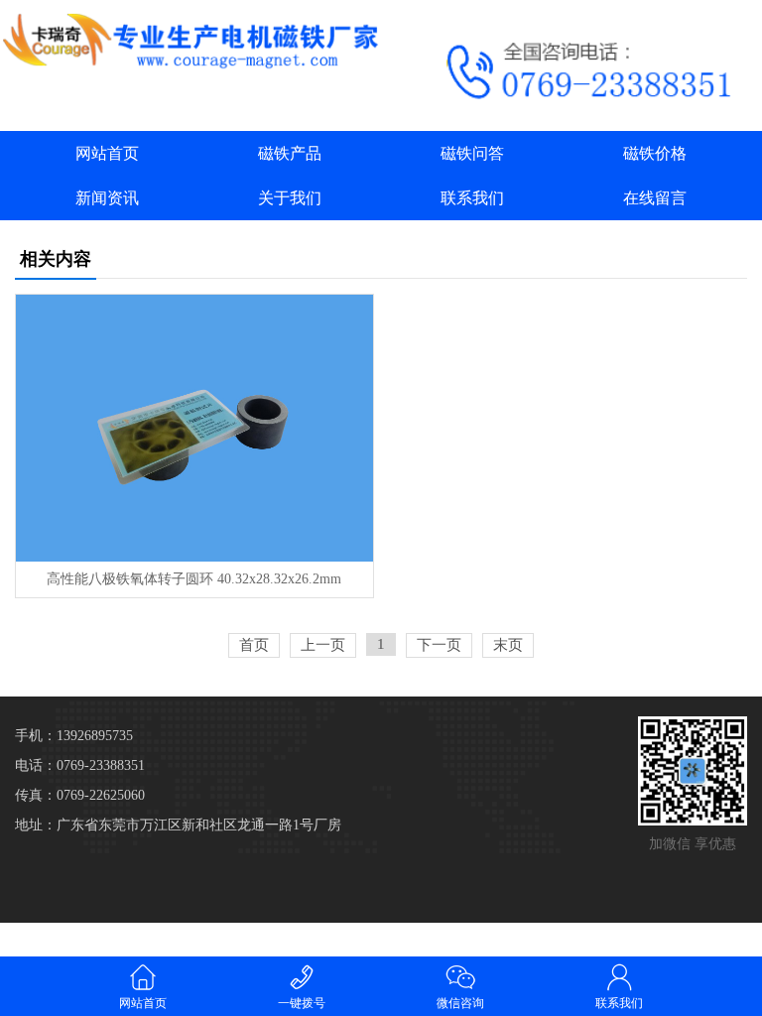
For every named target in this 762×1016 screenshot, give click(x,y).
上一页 (323, 645)
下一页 (439, 645)
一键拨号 (301, 1003)
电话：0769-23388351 (80, 765)
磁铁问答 (472, 153)
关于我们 (289, 198)
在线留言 (655, 198)
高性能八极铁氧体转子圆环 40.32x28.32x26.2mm (194, 579)
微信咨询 (460, 1003)
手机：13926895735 (74, 735)
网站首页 (107, 153)
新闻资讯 (107, 198)
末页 (508, 645)
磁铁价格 (655, 153)
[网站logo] (190, 40)
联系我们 (472, 198)
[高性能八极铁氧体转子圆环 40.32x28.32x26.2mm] (194, 428)
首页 (254, 645)
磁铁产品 (289, 153)
